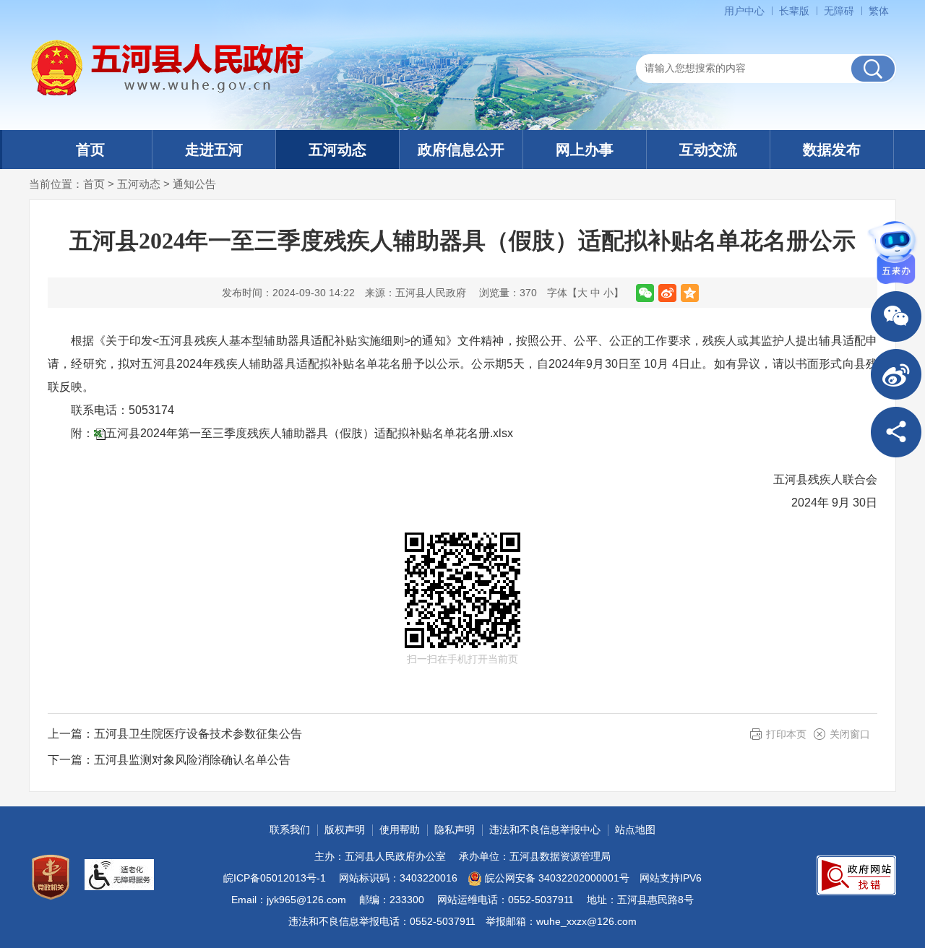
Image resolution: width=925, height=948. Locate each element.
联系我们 (290, 829)
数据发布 (832, 150)
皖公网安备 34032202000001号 (557, 878)
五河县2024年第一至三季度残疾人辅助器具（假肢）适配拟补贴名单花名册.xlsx (309, 433)
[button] (794, 11)
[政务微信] (896, 316)
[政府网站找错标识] (856, 875)
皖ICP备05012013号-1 (274, 878)
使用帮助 (399, 829)
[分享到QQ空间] (690, 293)
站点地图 (635, 829)
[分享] (896, 432)
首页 (90, 150)
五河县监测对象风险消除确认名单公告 (192, 760)
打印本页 (786, 734)
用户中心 (744, 11)
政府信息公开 (461, 150)
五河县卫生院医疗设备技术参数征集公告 (198, 734)
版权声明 (344, 829)
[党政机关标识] (50, 877)
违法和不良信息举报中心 (545, 829)
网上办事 (585, 150)
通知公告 (194, 184)
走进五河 (214, 150)
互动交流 (708, 150)
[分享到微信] (645, 293)
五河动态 (337, 150)
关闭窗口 (850, 734)
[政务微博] (896, 374)
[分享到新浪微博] (667, 293)
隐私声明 (454, 829)
